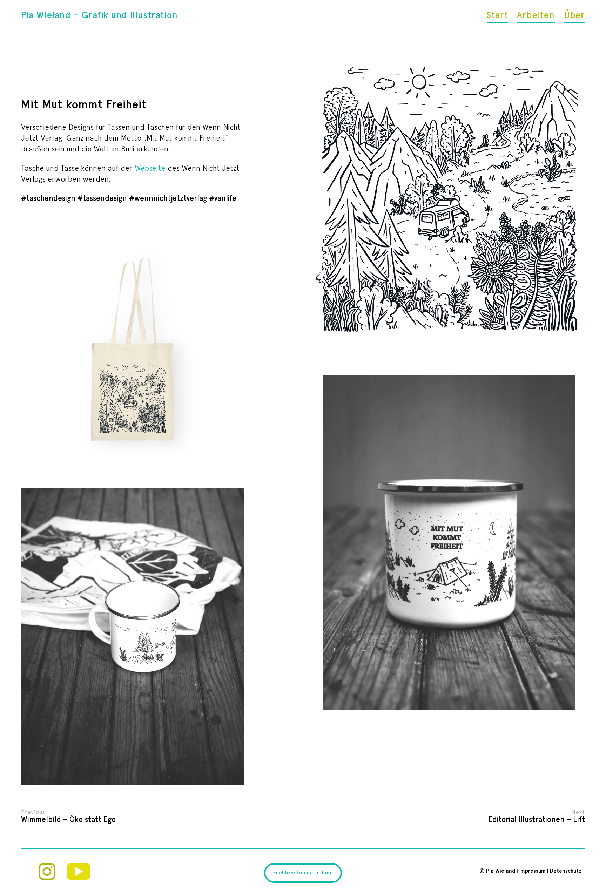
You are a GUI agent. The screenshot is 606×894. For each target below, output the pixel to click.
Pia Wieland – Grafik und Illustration (99, 15)
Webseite (150, 168)
